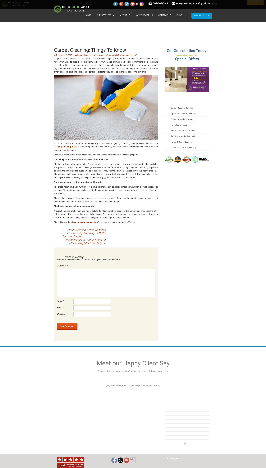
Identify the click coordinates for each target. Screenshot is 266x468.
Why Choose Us (144, 15)
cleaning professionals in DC (108, 55)
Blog (179, 15)
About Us (125, 15)
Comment (62, 266)
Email (60, 307)
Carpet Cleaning (84, 55)
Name (60, 301)
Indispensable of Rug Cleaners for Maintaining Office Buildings (85, 241)
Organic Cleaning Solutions (183, 119)
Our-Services (104, 15)
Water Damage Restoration (183, 131)
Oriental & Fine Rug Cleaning (183, 148)
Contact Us (164, 15)
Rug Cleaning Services (180, 125)
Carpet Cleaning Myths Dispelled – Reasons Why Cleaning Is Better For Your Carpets (84, 233)
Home (88, 15)
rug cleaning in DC (129, 55)
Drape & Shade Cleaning (181, 142)
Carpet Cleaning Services (182, 108)
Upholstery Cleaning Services (183, 114)
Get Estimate (201, 15)
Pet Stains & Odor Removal (183, 136)
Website (61, 314)
